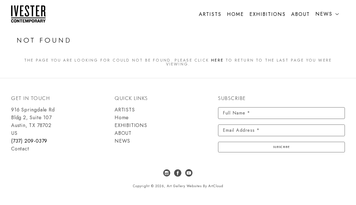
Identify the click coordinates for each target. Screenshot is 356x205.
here (217, 60)
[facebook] (178, 173)
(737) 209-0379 (29, 141)
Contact (20, 148)
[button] (327, 14)
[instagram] (166, 173)
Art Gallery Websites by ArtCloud (195, 186)
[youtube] (189, 173)
